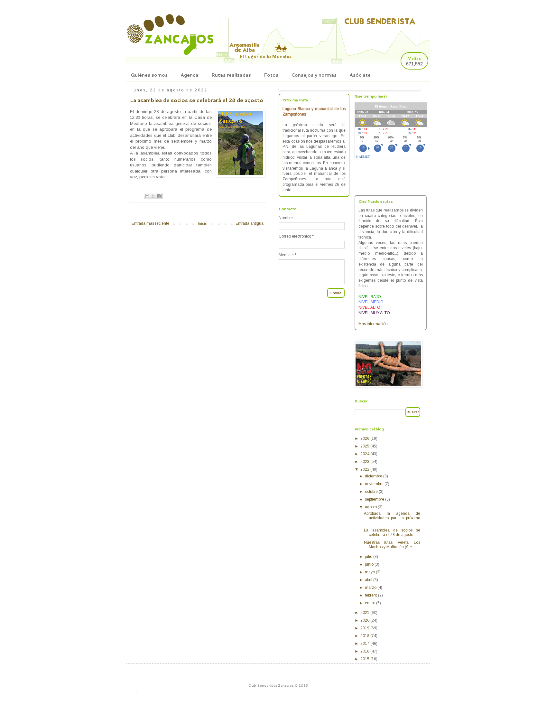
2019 (365, 628)
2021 (365, 612)
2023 (365, 461)
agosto (371, 507)
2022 (365, 469)
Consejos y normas (314, 75)
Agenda (190, 75)
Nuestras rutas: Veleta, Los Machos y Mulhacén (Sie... (392, 544)
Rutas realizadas (231, 75)
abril (369, 580)
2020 (365, 620)
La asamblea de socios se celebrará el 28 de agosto (392, 532)
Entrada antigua (250, 223)
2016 (365, 651)
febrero (371, 595)
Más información (373, 324)
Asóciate (360, 75)
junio (370, 564)
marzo (371, 587)
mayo (370, 572)
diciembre (374, 476)
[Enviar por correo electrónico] (147, 196)
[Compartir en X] (153, 196)
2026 (365, 438)
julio (369, 556)
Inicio (202, 223)
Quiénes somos (149, 75)
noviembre (375, 484)
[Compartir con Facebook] (159, 196)
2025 (365, 446)
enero (370, 603)
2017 (365, 643)
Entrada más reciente (150, 223)
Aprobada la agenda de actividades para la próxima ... (392, 518)
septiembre (375, 499)
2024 (365, 454)
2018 (365, 636)
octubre (372, 491)
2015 (365, 659)
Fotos (271, 75)
